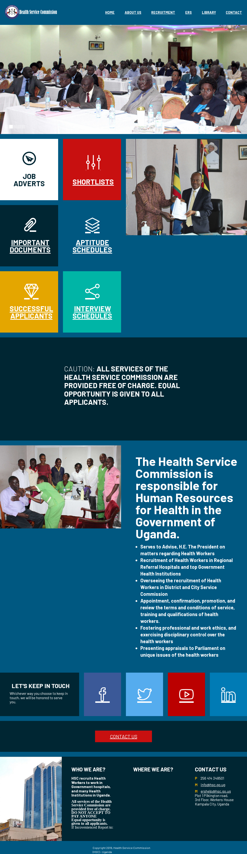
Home (110, 12)
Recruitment (163, 12)
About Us (133, 12)
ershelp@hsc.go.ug (216, 791)
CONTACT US (123, 736)
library (209, 12)
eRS (188, 12)
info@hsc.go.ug (213, 785)
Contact (234, 12)
